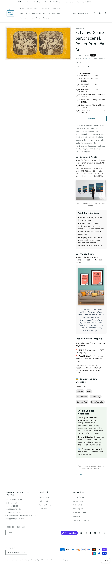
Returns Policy (78, 505)
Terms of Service (45, 505)
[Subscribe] (42, 532)
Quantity (78, 62)
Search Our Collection (81, 520)
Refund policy (35, 560)
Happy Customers (79, 513)
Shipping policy (67, 560)
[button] (32, 8)
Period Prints (14, 560)
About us (76, 516)
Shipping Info (78, 509)
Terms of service (55, 560)
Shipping (88, 58)
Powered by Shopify (23, 560)
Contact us (43, 509)
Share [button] (80, 474)
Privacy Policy (44, 497)
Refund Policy (44, 501)
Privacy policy (45, 560)
